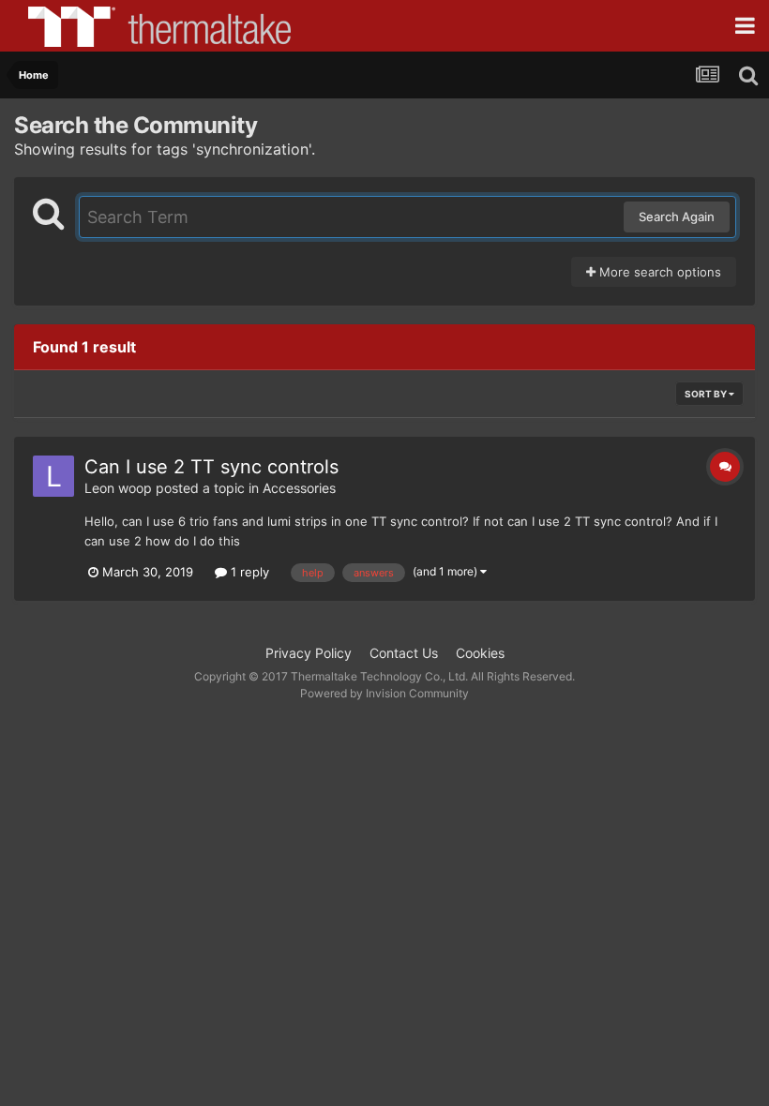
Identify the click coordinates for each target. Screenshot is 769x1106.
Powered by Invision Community (384, 693)
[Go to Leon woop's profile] (53, 476)
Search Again (677, 216)
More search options (658, 271)
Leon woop (118, 488)
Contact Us (403, 653)
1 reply (248, 571)
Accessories (299, 488)
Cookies (480, 653)
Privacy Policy (308, 653)
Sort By (707, 393)
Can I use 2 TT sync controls (211, 467)
